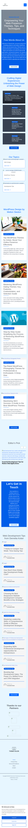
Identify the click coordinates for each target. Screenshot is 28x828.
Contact (14, 767)
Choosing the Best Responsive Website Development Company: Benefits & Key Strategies (13, 597)
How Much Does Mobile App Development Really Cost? (13, 572)
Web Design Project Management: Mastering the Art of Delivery (17, 126)
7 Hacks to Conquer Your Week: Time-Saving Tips (13, 550)
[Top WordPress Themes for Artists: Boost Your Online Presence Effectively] (14, 223)
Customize (14, 821)
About (14, 765)
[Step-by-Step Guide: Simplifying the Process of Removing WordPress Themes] (14, 318)
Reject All (14, 825)
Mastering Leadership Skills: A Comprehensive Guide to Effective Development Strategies (13, 622)
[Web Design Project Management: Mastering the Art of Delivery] (6, 125)
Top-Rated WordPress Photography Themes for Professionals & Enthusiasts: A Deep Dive (14, 370)
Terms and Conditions (14, 763)
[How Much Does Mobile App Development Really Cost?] (4, 563)
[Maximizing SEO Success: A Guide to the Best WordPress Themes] (9, 393)
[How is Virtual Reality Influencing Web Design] (6, 138)
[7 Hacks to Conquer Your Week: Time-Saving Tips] (4, 542)
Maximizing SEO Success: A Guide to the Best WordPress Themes (14, 403)
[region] (14, 816)
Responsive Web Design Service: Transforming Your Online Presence (17, 112)
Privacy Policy (14, 761)
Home (14, 759)
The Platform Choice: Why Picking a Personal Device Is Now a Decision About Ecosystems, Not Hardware (14, 98)
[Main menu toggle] (25, 4)
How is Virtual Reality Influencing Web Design (17, 139)
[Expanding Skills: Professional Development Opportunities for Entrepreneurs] (14, 638)
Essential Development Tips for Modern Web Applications (12, 462)
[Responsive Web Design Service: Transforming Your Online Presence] (6, 111)
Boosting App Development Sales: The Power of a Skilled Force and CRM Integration (13, 675)
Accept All (14, 817)
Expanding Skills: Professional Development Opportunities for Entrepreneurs (14, 649)
